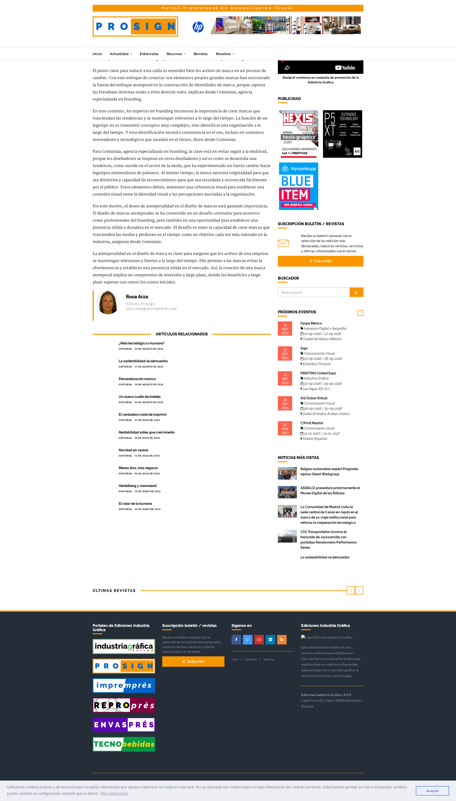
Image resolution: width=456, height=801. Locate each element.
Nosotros (224, 54)
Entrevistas (149, 54)
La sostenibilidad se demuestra (143, 361)
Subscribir (323, 261)
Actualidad (119, 54)
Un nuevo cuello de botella (140, 397)
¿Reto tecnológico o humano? (142, 343)
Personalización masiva (137, 379)
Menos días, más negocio (138, 468)
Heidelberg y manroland (138, 486)
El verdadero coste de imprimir (143, 414)
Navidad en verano (133, 450)
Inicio (97, 54)
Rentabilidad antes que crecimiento (147, 432)
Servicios (269, 659)
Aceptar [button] (432, 791)
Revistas (201, 54)
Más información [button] (114, 793)
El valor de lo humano (135, 503)
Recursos (175, 54)
